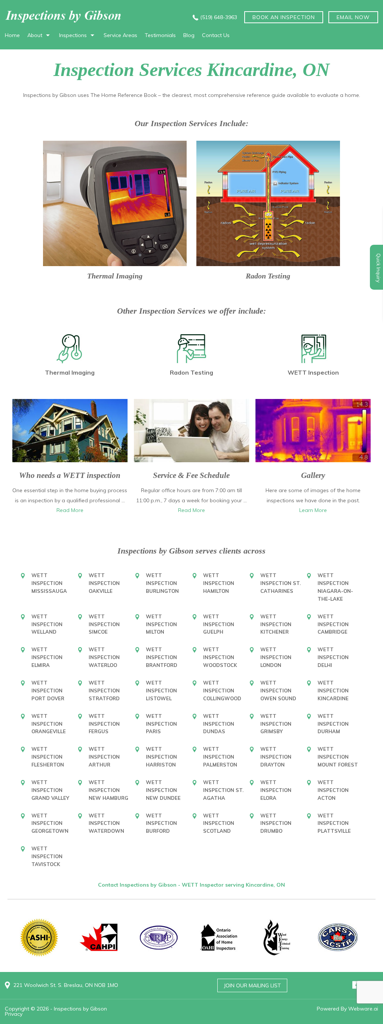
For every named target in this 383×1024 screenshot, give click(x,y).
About (34, 35)
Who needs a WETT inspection (69, 475)
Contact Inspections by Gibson (138, 884)
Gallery (313, 475)
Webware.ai (363, 1008)
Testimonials (160, 35)
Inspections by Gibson (80, 1008)
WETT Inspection (313, 372)
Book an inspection (283, 17)
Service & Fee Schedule (191, 475)
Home (12, 35)
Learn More (313, 510)
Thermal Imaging (115, 276)
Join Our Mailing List (252, 985)
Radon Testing (268, 276)
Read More (69, 510)
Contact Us (216, 35)
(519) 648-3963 (218, 17)
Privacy (13, 1014)
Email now (353, 17)
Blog (188, 35)
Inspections (73, 35)
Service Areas (120, 35)
